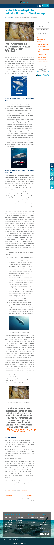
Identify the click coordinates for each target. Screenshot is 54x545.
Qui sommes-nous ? (33, 518)
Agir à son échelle (21, 525)
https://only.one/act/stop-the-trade (21, 430)
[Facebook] (40, 5)
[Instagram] (43, 534)
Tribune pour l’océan (42, 54)
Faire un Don (20, 517)
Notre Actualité (32, 522)
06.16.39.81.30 (43, 528)
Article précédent (8, 495)
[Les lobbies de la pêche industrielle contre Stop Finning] (19, 40)
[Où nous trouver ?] (52, 165)
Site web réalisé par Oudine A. (19, 543)
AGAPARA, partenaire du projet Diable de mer (43, 45)
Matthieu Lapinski (10, 490)
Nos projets (32, 525)
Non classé (11, 17)
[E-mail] (48, 534)
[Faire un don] (52, 174)
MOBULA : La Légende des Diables (43, 50)
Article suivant (30, 495)
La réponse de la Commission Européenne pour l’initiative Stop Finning (27, 498)
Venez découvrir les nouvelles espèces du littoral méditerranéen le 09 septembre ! (42, 60)
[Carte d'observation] (52, 170)
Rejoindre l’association (19, 521)
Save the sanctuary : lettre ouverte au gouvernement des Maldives (42, 38)
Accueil (6, 17)
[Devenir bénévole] (52, 178)
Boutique (20, 528)
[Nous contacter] (52, 183)
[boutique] (52, 187)
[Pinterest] (45, 534)
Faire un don (46, 5)
